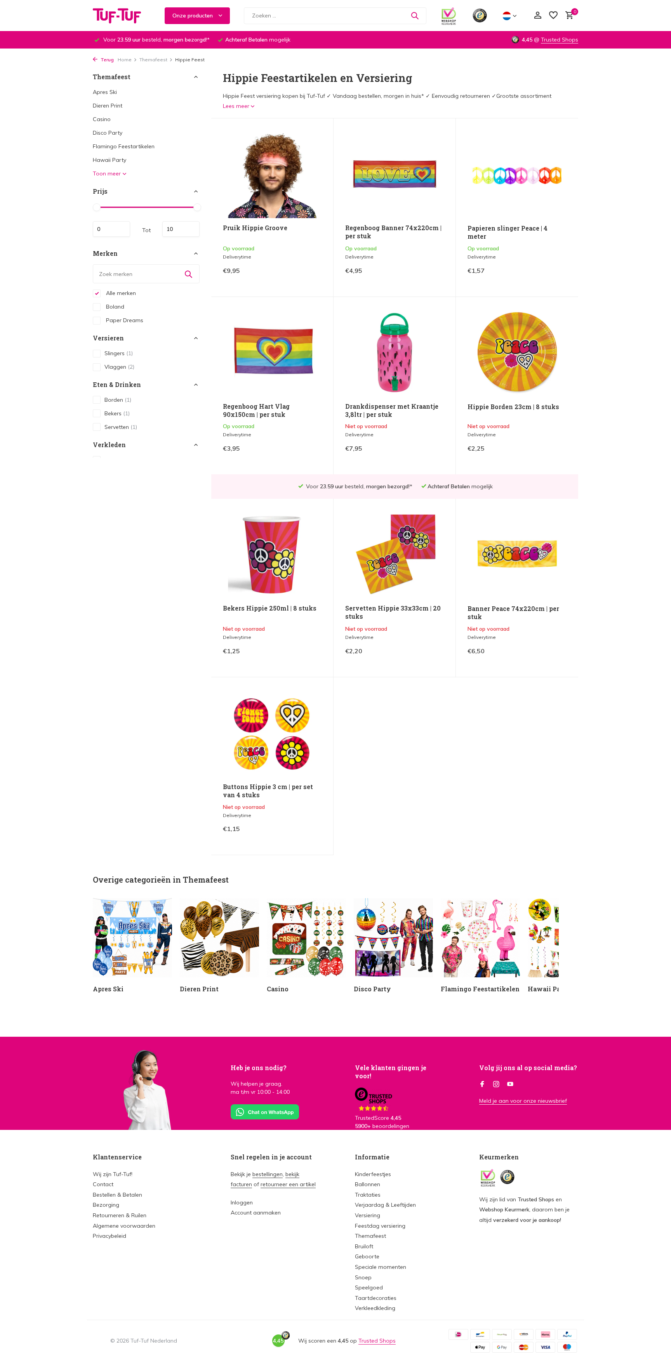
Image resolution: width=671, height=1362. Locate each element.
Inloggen (242, 1202)
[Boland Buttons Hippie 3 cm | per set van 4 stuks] (272, 733)
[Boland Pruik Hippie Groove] (272, 174)
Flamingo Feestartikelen (124, 146)
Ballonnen (367, 1184)
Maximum (181, 229)
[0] (567, 16)
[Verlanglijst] (553, 16)
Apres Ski (105, 91)
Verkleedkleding (375, 1308)
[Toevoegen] (308, 276)
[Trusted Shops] (479, 15)
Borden (117, 399)
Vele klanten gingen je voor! (390, 1072)
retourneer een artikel (288, 1184)
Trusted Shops (559, 39)
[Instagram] (496, 1084)
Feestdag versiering (380, 1225)
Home (125, 59)
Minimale (111, 229)
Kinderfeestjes (373, 1174)
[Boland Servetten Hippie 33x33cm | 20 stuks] (394, 554)
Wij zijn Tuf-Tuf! (112, 1174)
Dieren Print (107, 105)
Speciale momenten (380, 1266)
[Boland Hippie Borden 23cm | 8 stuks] (517, 353)
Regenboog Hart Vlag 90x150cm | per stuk (256, 410)
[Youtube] (510, 1084)
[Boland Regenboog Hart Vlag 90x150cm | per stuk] (272, 353)
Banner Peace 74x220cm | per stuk (513, 613)
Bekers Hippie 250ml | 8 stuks (269, 608)
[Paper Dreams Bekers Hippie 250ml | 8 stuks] (272, 554)
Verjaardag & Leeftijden (385, 1204)
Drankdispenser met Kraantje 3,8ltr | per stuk (391, 410)
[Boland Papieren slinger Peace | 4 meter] (517, 174)
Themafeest (153, 59)
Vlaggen (119, 366)
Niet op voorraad (417, 454)
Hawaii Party (109, 159)
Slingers (118, 353)
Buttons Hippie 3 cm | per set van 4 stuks (268, 791)
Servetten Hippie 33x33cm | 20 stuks (393, 612)
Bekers (117, 413)
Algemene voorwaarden (124, 1225)
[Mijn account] (537, 15)
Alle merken (120, 293)
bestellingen (267, 1174)
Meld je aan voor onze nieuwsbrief (523, 1100)
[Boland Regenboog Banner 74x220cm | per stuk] (394, 174)
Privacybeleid (109, 1235)
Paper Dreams (123, 320)
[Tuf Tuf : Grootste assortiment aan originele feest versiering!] (122, 15)
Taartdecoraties (375, 1297)
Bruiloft (364, 1246)
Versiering (367, 1215)
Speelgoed (369, 1287)
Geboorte (367, 1256)
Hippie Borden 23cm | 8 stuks (513, 407)
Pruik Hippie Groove (255, 228)
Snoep (363, 1277)
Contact (103, 1184)
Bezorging (106, 1204)
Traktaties (368, 1194)
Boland (114, 306)
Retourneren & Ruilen (119, 1215)
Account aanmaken (256, 1212)
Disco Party (107, 132)
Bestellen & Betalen (117, 1194)
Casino (102, 119)
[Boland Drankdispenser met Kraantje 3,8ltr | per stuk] (394, 353)
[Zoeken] (415, 15)
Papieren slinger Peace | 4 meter (508, 232)
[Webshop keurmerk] (448, 15)
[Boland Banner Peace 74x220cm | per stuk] (517, 554)
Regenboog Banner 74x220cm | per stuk (393, 232)
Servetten (120, 426)
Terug (106, 59)
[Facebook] (482, 1084)
